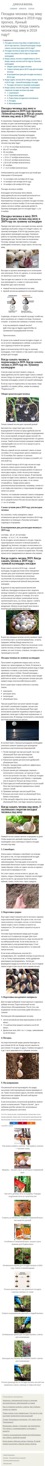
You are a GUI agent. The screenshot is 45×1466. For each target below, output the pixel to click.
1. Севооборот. (13, 93)
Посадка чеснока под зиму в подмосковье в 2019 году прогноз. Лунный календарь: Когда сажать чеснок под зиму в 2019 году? (23, 45)
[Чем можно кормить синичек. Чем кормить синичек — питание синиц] (22, 1143)
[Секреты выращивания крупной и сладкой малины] (22, 1310)
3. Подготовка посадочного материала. (23, 98)
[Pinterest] (22, 1123)
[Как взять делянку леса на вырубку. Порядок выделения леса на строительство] (22, 1191)
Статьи (31, 8)
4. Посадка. (11, 100)
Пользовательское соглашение (17, 1458)
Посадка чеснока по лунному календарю (23, 85)
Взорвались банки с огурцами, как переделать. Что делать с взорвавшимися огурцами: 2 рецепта (22, 1428)
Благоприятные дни (36, 1117)
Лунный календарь (22, 1114)
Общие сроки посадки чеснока (19, 66)
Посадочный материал (35, 1119)
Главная (13, 8)
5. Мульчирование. (14, 103)
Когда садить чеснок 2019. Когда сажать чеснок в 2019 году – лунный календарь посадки (24, 81)
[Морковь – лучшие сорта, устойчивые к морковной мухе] (22, 1167)
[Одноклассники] (31, 1123)
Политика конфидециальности (11, 1460)
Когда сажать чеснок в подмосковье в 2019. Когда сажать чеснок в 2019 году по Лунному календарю (23, 61)
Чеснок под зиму (12, 1114)
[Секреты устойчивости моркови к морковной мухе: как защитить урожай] (22, 1215)
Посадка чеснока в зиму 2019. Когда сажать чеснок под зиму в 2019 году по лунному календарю (22, 53)
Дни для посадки (5, 1119)
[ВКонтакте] (14, 1123)
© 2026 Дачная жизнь (9, 1455)
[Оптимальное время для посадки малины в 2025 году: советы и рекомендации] (22, 1262)
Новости (22, 8)
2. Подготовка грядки (15, 95)
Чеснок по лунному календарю (19, 1119)
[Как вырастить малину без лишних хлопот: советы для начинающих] (22, 1355)
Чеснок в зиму (32, 1114)
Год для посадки (25, 1117)
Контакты (5, 1458)
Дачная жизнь (22, 4)
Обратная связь (7, 1463)
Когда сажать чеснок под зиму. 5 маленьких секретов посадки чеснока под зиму (22, 88)
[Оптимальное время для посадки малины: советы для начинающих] (22, 1332)
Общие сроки (16, 1117)
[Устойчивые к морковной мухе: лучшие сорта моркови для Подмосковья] (22, 1239)
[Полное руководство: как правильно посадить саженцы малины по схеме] (22, 1286)
